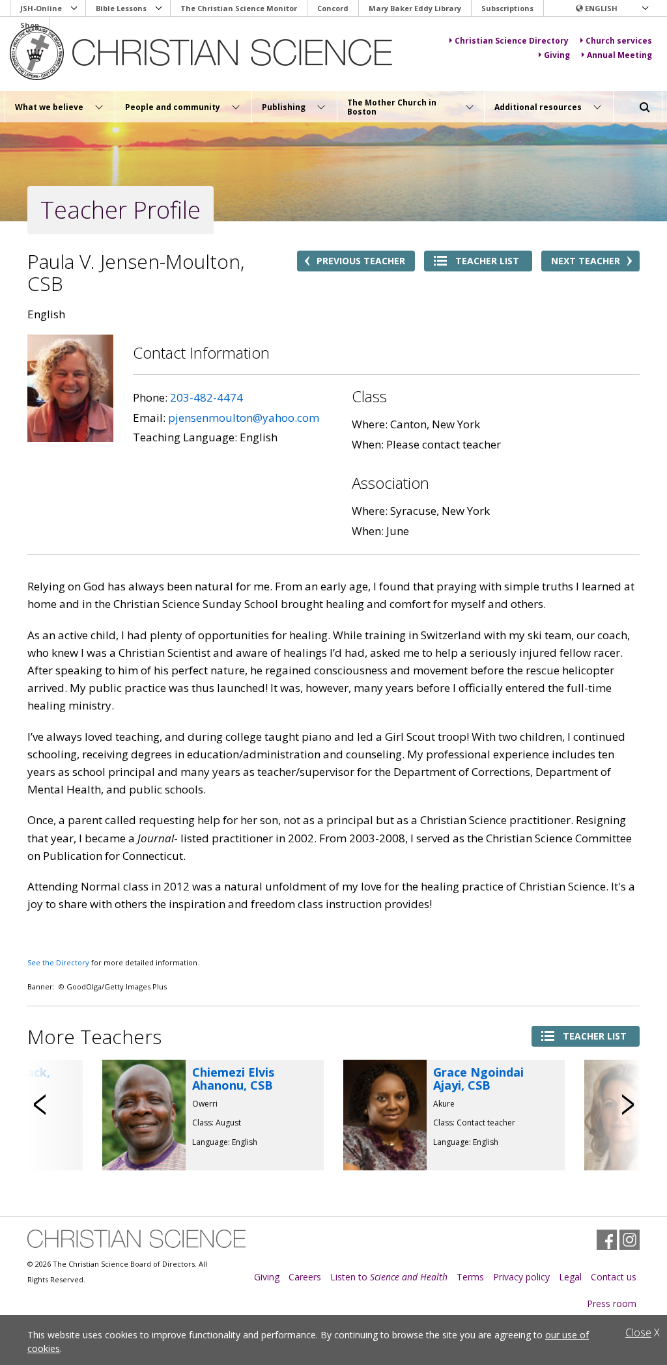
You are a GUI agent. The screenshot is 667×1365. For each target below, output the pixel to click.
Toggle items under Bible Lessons (159, 8)
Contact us (613, 1277)
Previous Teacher (361, 261)
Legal (570, 1277)
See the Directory (58, 962)
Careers (305, 1277)
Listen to (388, 1277)
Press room (611, 1303)
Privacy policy (521, 1277)
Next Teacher (585, 261)
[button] (611, 8)
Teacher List (487, 261)
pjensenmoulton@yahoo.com (243, 417)
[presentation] (40, 1104)
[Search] (644, 107)
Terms (470, 1277)
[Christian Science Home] (203, 53)
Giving (266, 1277)
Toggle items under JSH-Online (74, 8)
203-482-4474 (206, 397)
